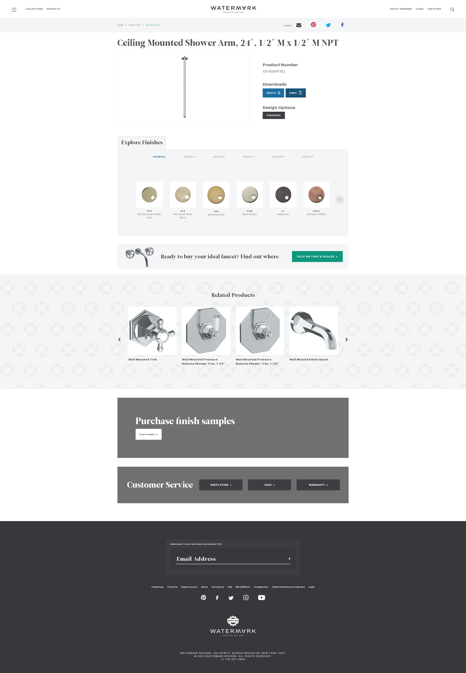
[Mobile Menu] (14, 10)
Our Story (434, 8)
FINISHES (274, 115)
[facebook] (342, 25)
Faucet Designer (401, 8)
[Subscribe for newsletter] (288, 559)
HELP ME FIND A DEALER (316, 256)
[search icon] (11, 8)
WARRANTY (317, 484)
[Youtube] (261, 599)
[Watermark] (233, 9)
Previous (119, 339)
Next (347, 339)
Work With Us (243, 587)
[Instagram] (245, 599)
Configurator (261, 587)
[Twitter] (231, 599)
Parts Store (218, 587)
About (204, 587)
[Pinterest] (203, 599)
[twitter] (328, 25)
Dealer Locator (189, 587)
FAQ (230, 587)
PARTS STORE (219, 484)
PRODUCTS (135, 25)
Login (419, 8)
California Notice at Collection (288, 587)
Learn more (148, 434)
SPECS (271, 93)
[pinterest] (313, 25)
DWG (293, 93)
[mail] (298, 25)
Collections (34, 8)
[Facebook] (217, 599)
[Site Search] (452, 10)
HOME (120, 25)
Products (53, 8)
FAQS (268, 484)
